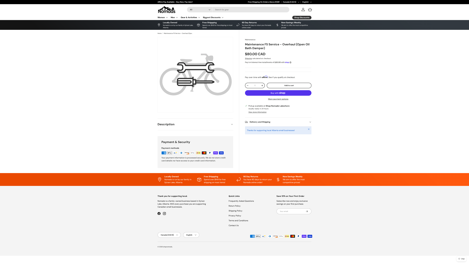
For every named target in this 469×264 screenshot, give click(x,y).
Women (161, 17)
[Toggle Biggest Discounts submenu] (222, 17)
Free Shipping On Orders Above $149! (264, 2)
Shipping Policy (235, 210)
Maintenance (250, 39)
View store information (257, 112)
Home (160, 33)
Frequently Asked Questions (241, 201)
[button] (310, 9)
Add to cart (289, 85)
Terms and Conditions (238, 220)
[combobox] (238, 9)
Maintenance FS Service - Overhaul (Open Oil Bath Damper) (178, 33)
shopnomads (167, 247)
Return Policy (234, 206)
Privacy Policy (235, 215)
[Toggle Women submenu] (166, 17)
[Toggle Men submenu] (176, 17)
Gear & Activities (189, 17)
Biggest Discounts (212, 17)
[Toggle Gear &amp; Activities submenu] (199, 17)
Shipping (248, 58)
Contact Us (234, 225)
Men (173, 17)
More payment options (278, 99)
